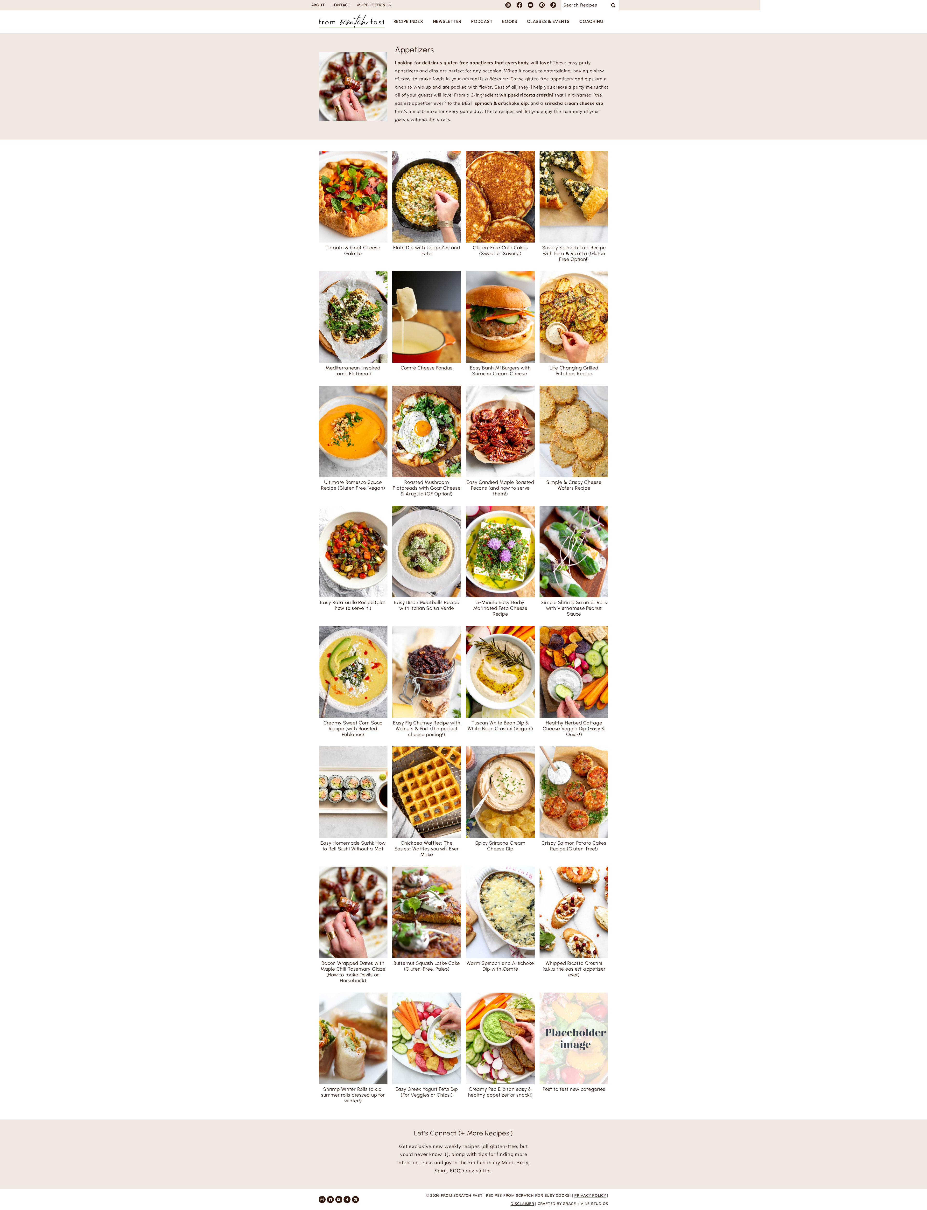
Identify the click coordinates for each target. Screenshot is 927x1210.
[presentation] (353, 197)
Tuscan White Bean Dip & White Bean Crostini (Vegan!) (500, 725)
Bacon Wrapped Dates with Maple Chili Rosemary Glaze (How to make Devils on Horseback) (353, 971)
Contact (341, 5)
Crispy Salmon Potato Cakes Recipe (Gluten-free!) (573, 846)
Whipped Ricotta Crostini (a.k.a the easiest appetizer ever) (574, 969)
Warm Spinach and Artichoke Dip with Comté (500, 966)
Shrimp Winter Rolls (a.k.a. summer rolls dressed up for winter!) (353, 1095)
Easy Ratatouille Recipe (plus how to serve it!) (353, 605)
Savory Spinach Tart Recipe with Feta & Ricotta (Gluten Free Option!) (574, 253)
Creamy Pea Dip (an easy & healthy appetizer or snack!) (500, 1092)
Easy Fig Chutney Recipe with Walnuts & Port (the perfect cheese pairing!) (426, 728)
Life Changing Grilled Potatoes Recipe (574, 370)
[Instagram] (508, 5)
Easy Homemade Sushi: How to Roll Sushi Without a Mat (353, 846)
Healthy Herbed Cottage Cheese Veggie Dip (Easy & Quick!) (574, 728)
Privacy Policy (590, 1195)
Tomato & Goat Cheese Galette (353, 250)
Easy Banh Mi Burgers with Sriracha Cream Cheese (500, 370)
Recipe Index (408, 21)
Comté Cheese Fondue (427, 368)
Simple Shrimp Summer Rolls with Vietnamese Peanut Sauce (574, 608)
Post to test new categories (574, 1089)
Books (509, 21)
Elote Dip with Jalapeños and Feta (426, 250)
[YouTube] (530, 5)
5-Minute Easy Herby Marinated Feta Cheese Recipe (500, 608)
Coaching (591, 21)
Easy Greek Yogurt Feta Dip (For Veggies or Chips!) (426, 1092)
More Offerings (374, 5)
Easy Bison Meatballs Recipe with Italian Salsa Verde (426, 605)
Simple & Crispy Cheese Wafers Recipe (574, 485)
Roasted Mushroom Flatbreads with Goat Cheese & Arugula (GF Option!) (426, 488)
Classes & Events (548, 21)
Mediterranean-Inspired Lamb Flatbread (353, 370)
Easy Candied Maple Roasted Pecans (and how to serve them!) (500, 488)
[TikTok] (553, 5)
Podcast (481, 21)
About (318, 5)
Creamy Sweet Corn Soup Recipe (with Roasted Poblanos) (353, 728)
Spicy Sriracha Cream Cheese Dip (500, 846)
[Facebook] (519, 5)
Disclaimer (522, 1203)
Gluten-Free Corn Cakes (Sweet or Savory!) (500, 250)
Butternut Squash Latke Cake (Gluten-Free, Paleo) (426, 966)
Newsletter (447, 21)
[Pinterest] (542, 5)
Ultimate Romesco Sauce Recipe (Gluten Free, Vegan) (353, 485)
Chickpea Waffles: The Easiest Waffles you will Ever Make (426, 848)
